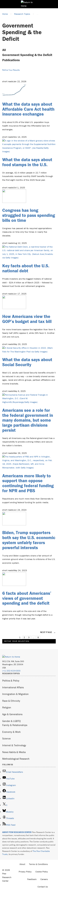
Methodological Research (15, 758)
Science (6, 738)
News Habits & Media (14, 752)
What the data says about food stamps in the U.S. (27, 162)
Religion (6, 707)
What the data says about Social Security (27, 362)
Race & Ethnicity (11, 700)
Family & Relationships (14, 725)
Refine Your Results (11, 70)
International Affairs (13, 687)
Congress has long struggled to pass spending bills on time (28, 215)
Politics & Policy (10, 680)
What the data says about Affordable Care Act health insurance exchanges (28, 109)
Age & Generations (12, 714)
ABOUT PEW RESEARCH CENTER (17, 832)
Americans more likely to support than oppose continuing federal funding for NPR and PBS (28, 483)
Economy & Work (11, 731)
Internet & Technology (14, 745)
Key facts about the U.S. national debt (25, 268)
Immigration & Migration (15, 694)
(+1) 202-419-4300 (11, 670)
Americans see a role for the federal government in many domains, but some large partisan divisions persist (27, 420)
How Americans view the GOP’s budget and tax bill (27, 319)
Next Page (48, 632)
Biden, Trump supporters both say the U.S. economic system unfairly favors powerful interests (28, 540)
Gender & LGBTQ (11, 721)
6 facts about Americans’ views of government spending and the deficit (26, 598)
